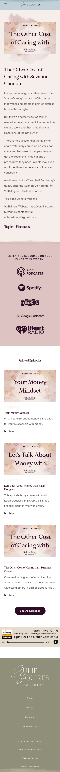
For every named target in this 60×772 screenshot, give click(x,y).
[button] (9, 5)
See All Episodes (30, 611)
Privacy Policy (30, 758)
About (30, 698)
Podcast (30, 707)
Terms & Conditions (30, 749)
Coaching (30, 717)
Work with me (30, 726)
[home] (30, 4)
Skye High (34, 766)
